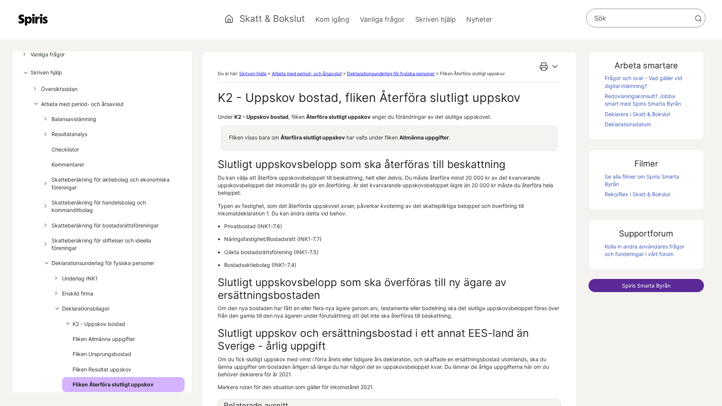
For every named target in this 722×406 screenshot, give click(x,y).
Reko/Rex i (637, 194)
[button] (698, 18)
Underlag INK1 (80, 278)
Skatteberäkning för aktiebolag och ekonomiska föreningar (111, 183)
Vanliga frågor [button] (382, 19)
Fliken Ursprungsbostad (102, 354)
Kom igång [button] (332, 19)
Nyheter (479, 19)
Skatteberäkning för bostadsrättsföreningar (105, 225)
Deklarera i (637, 114)
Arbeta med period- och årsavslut (82, 104)
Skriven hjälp (46, 72)
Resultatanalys (69, 134)
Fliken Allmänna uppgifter (104, 339)
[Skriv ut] (544, 66)
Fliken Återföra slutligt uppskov (113, 384)
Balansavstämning (74, 119)
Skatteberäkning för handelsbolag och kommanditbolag (99, 206)
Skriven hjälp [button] (435, 19)
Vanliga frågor (47, 54)
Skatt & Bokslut (272, 18)
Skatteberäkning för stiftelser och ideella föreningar (101, 244)
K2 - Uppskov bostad (99, 324)
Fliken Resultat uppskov (102, 369)
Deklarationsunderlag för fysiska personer (103, 263)
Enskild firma (77, 293)
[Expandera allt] (555, 66)
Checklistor (65, 149)
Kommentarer (68, 164)
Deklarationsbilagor (85, 308)
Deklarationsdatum (628, 124)
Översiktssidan (59, 89)
